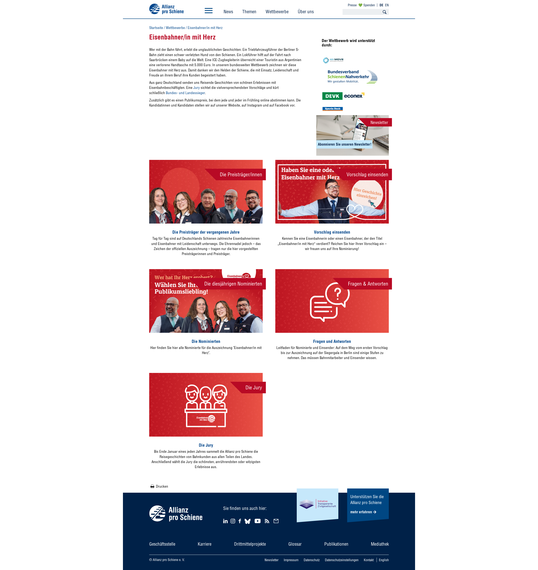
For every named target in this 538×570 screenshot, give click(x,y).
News (228, 11)
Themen (249, 11)
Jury (197, 87)
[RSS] (267, 521)
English (384, 560)
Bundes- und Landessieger (185, 93)
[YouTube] (258, 521)
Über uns (306, 11)
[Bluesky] (247, 524)
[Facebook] (240, 521)
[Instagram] (232, 522)
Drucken (162, 486)
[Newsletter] (276, 521)
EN (387, 5)
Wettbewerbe (277, 11)
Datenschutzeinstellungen (342, 560)
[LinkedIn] (226, 521)
